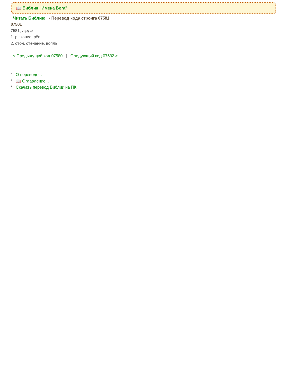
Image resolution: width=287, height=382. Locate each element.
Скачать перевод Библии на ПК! (47, 87)
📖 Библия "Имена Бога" (41, 8)
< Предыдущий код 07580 (38, 55)
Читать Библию (29, 18)
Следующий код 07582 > (94, 55)
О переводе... (29, 74)
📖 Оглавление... (32, 81)
